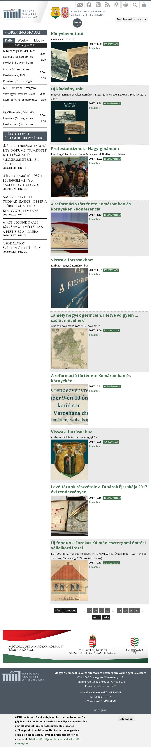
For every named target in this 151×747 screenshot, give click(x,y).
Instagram (98, 4)
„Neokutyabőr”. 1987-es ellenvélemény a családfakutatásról (23, 181)
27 (137, 610)
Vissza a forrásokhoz (71, 431)
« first (58, 610)
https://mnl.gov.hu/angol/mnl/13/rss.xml (107, 4)
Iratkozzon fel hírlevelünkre (79, 4)
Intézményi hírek (112, 103)
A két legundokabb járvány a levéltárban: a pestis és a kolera (23, 227)
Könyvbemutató (67, 33)
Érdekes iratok (111, 330)
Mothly (39, 40)
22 (107, 610)
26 (131, 610)
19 (89, 610)
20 (95, 610)
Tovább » (94, 48)
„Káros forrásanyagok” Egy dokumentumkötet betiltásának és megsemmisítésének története (25, 155)
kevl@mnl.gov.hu (105, 686)
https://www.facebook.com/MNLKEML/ (89, 4)
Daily (9, 40)
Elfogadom (126, 718)
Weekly (23, 40)
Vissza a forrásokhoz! (72, 259)
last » (106, 617)
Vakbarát (116, 4)
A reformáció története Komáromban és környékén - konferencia (91, 206)
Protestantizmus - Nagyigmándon (85, 148)
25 (125, 610)
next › (96, 617)
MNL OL (22, 168)
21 (101, 610)
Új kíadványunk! (67, 88)
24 (119, 610)
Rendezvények (111, 44)
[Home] (22, 13)
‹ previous (70, 610)
